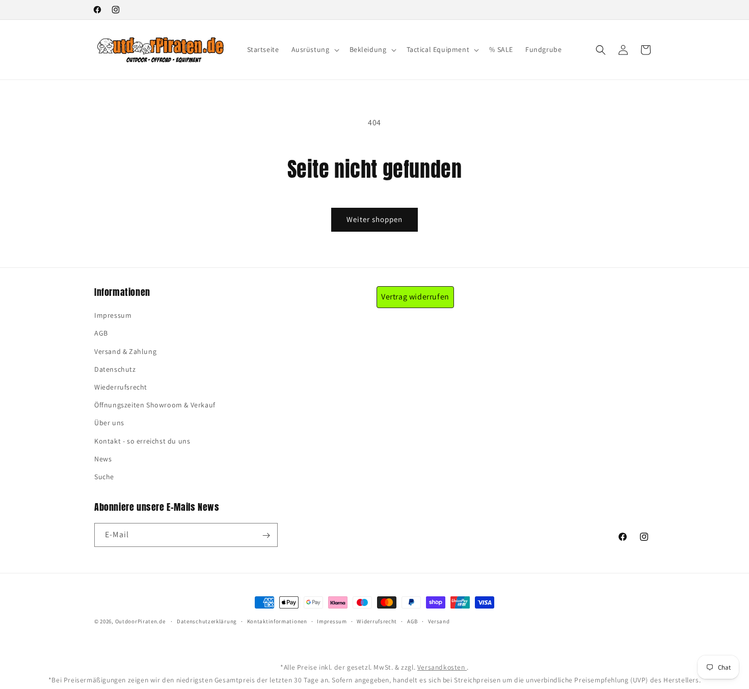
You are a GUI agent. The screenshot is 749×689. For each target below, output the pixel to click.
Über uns (109, 423)
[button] (314, 49)
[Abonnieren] (266, 535)
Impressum (112, 315)
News (103, 458)
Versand (439, 621)
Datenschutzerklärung (207, 621)
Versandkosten (442, 667)
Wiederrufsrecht (120, 387)
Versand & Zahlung (125, 351)
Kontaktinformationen (277, 621)
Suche (104, 476)
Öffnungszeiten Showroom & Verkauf (155, 405)
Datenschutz (115, 369)
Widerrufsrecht (377, 621)
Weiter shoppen (374, 219)
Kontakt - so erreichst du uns (142, 441)
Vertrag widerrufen (415, 296)
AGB (101, 333)
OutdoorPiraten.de (140, 621)
